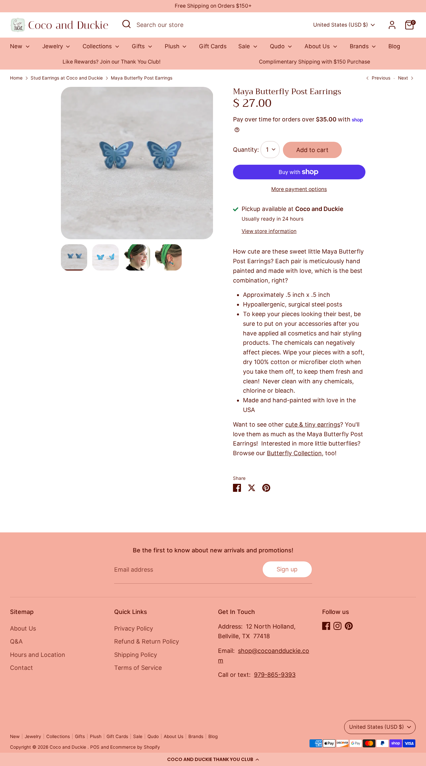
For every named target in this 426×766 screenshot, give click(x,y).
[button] (213, 759)
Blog (394, 46)
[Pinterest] (349, 626)
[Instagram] (337, 626)
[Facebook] (326, 626)
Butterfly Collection (294, 453)
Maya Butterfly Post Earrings (141, 78)
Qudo (278, 46)
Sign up (287, 569)
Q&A (16, 641)
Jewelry (53, 46)
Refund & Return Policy (146, 641)
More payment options (299, 189)
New (17, 46)
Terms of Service (138, 667)
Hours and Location (37, 654)
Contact (21, 667)
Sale (245, 46)
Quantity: (246, 149)
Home (16, 78)
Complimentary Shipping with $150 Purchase (314, 62)
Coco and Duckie (69, 747)
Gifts (139, 46)
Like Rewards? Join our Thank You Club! (111, 62)
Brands (360, 46)
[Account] (392, 25)
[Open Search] (126, 24)
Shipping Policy (135, 654)
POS (95, 747)
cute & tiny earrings (312, 424)
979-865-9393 (275, 674)
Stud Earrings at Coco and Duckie (67, 78)
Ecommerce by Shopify (135, 747)
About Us (318, 46)
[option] (111, 62)
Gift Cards (213, 46)
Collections (98, 46)
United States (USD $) (340, 25)
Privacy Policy (133, 628)
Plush (173, 46)
